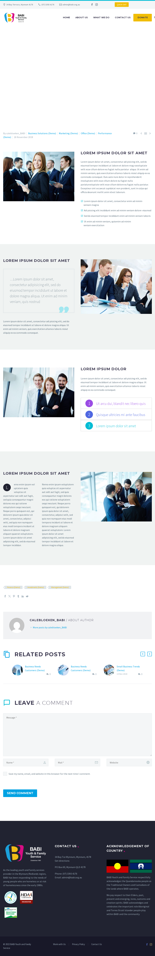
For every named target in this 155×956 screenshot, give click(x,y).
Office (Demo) (88, 133)
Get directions (62, 860)
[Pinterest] (14, 596)
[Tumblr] (18, 596)
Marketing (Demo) (68, 133)
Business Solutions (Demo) (42, 133)
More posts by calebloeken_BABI (50, 627)
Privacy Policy (78, 944)
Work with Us (59, 944)
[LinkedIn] (22, 596)
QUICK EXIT (122, 4)
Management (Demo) (60, 587)
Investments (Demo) (36, 587)
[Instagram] (96, 4)
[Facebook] (92, 4)
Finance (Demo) (13, 587)
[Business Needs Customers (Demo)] (18, 670)
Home (66, 17)
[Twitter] (9, 596)
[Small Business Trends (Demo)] (110, 670)
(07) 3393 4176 (47, 4)
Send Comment (20, 793)
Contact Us (123, 17)
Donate (143, 17)
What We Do (101, 17)
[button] (142, 654)
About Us (81, 17)
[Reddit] (27, 596)
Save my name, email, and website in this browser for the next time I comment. (49, 773)
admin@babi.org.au (71, 4)
